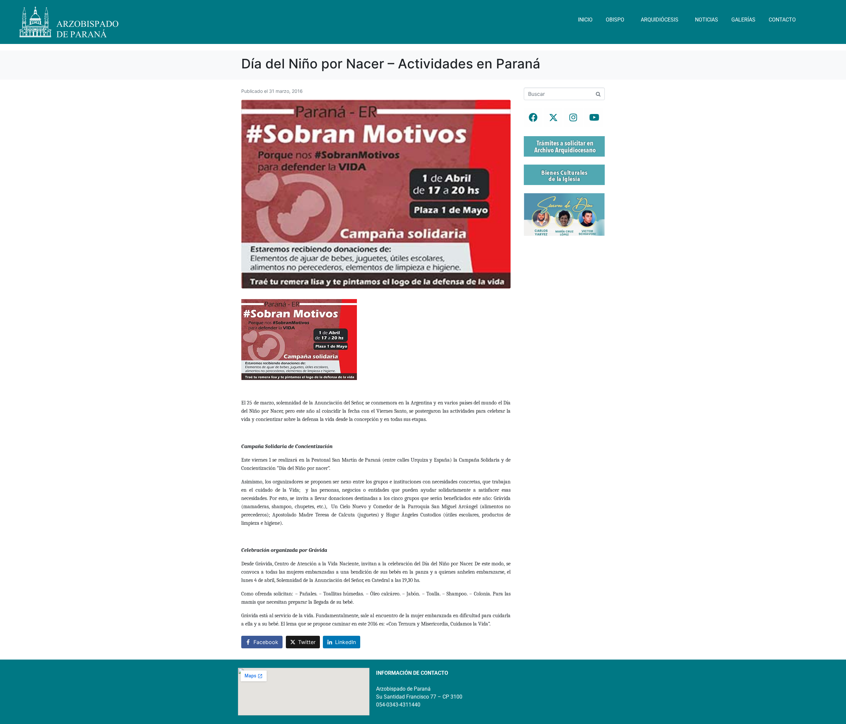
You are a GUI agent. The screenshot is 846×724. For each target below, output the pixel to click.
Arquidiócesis (659, 20)
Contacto (782, 20)
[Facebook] (533, 117)
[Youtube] (593, 117)
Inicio (585, 20)
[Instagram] (573, 117)
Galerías (743, 20)
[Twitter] (553, 117)
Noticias (706, 20)
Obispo (615, 20)
